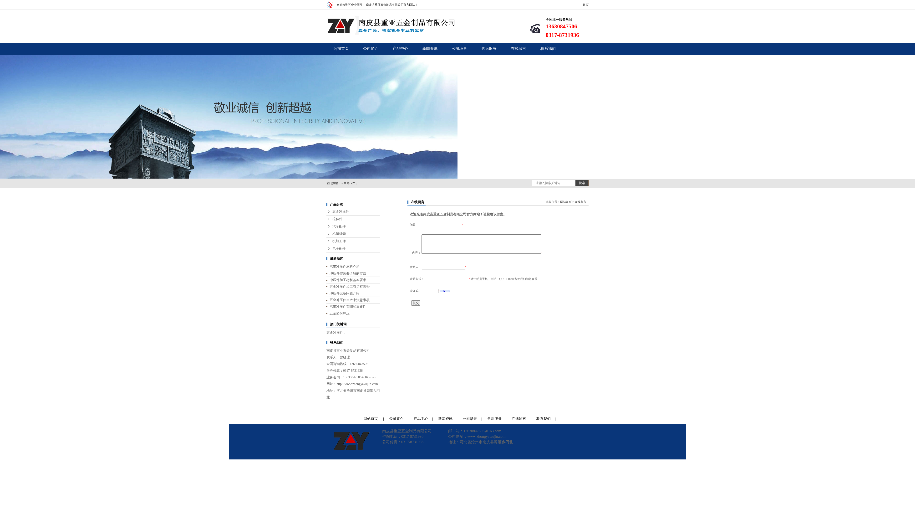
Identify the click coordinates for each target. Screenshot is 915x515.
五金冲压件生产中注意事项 (350, 300)
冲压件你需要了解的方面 (348, 273)
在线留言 (518, 48)
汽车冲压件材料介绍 (345, 266)
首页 (586, 4)
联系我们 (548, 48)
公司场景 (459, 48)
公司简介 (370, 48)
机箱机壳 (339, 234)
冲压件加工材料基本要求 (348, 280)
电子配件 (339, 248)
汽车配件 (339, 226)
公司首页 (341, 48)
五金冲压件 (340, 211)
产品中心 (400, 48)
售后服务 (489, 48)
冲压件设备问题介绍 (345, 293)
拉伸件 (337, 219)
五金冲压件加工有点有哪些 (350, 286)
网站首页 (566, 202)
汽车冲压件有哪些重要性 (348, 307)
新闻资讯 (429, 48)
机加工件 (339, 241)
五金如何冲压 (340, 313)
